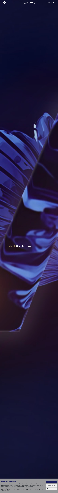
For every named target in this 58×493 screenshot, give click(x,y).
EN (53, 2)
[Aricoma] (29, 2)
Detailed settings (51, 485)
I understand (51, 482)
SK (51, 2)
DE (55, 2)
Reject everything (51, 488)
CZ (49, 2)
